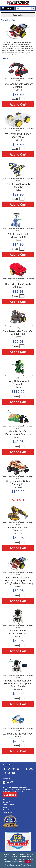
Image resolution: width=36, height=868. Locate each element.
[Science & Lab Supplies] (26, 769)
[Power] (5, 769)
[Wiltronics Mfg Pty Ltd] (18, 773)
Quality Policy (7, 812)
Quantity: (15, 98)
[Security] (31, 769)
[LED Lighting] (13, 769)
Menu (9, 8)
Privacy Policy (7, 810)
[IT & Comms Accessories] (5, 773)
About (5, 807)
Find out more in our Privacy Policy (18, 865)
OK (28, 862)
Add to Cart (18, 104)
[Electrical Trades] (22, 769)
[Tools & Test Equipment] (13, 773)
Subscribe (10, 794)
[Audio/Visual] (9, 773)
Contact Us (6, 802)
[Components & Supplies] (9, 769)
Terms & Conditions (9, 804)
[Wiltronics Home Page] (18, 2)
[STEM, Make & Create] (18, 769)
